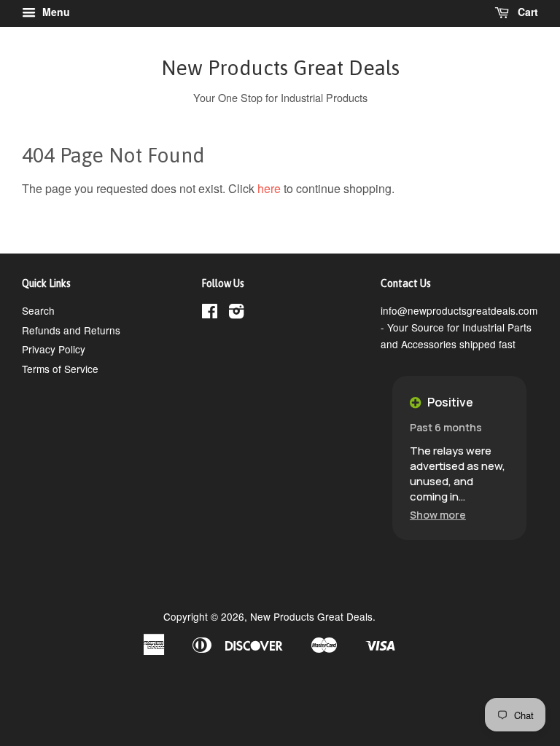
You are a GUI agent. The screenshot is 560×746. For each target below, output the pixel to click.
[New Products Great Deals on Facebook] (209, 313)
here (269, 188)
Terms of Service (60, 368)
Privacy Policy (53, 349)
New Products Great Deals (280, 67)
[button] (438, 514)
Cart (526, 11)
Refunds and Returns (71, 330)
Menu (54, 11)
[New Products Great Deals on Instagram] (236, 313)
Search (38, 310)
